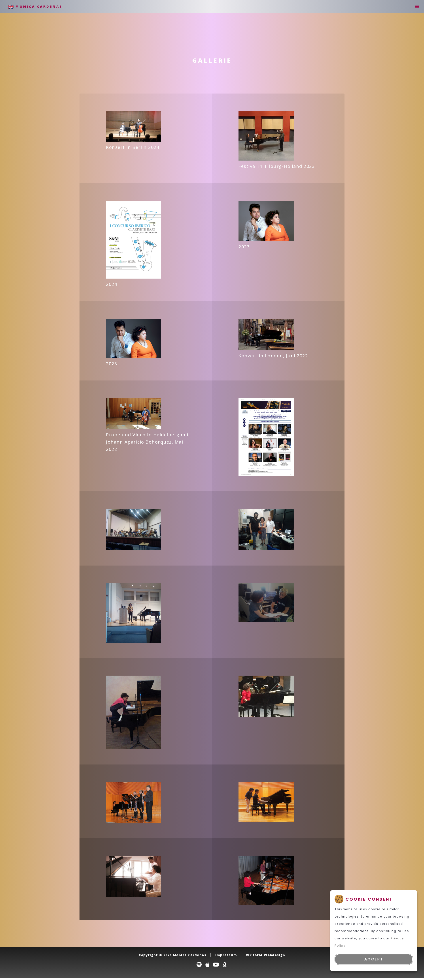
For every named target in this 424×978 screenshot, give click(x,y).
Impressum (226, 955)
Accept (373, 959)
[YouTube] (216, 964)
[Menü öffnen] (415, 6)
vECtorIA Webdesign (265, 955)
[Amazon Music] (224, 964)
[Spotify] (199, 964)
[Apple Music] (207, 964)
